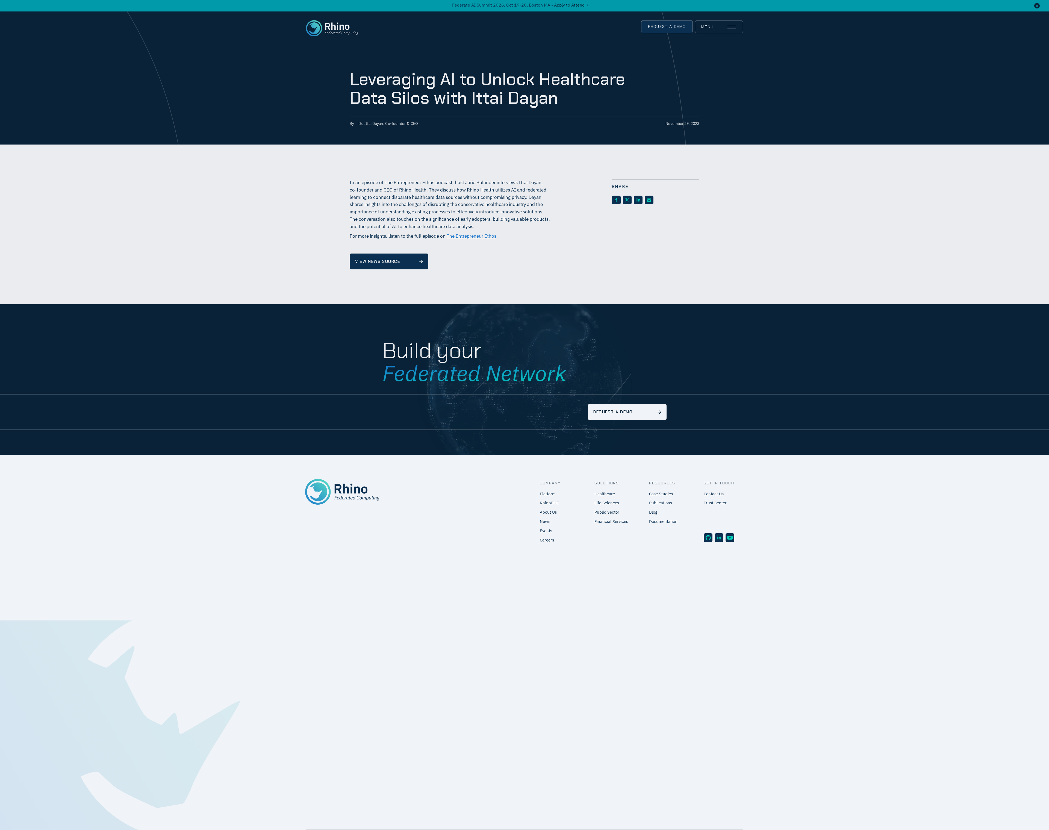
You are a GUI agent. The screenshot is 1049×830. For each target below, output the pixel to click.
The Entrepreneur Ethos (471, 236)
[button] (719, 27)
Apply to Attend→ (571, 5)
